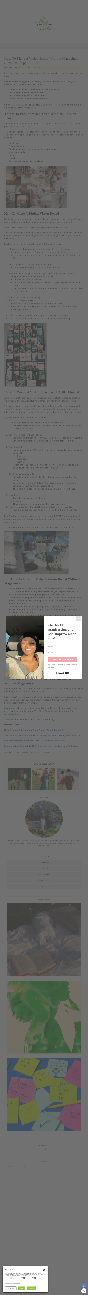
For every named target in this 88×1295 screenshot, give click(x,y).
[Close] (78, 618)
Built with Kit (63, 673)
